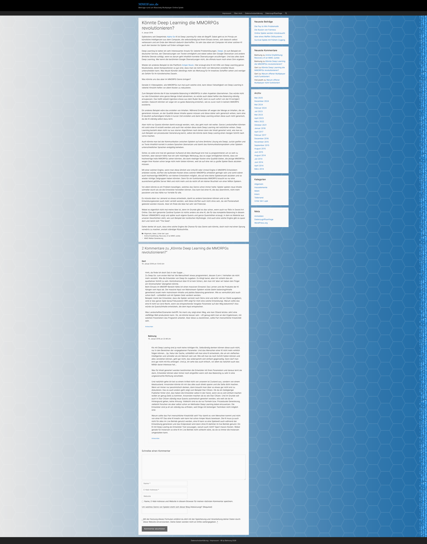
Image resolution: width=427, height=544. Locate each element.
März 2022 (259, 121)
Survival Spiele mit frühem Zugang (269, 40)
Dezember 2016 (261, 138)
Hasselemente (260, 187)
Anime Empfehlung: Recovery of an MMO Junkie (162, 236)
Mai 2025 (258, 98)
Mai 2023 (258, 115)
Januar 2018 (259, 128)
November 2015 (261, 142)
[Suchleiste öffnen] (286, 13)
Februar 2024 (260, 108)
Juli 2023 (258, 111)
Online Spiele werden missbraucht (269, 33)
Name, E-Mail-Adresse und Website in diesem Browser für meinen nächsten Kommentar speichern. (188, 501)
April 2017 (258, 132)
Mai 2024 (258, 104)
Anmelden (259, 216)
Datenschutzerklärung (254, 13)
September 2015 (261, 145)
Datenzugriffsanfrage (273, 13)
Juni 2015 (258, 152)
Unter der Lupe (162, 233)
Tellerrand (258, 198)
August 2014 (260, 155)
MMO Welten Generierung (153, 238)
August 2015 (260, 149)
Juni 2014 (258, 162)
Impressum (226, 13)
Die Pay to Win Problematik (266, 26)
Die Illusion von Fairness (265, 30)
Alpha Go (171, 37)
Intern (257, 194)
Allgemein (147, 233)
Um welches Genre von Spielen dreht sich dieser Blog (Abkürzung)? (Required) (177, 507)
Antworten (149, 326)
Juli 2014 (258, 159)
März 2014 (259, 169)
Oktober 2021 (260, 125)
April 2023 (259, 118)
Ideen (154, 233)
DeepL (220, 51)
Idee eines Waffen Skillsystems (268, 36)
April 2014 (258, 166)
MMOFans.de (148, 4)
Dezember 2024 (261, 101)
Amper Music (188, 65)
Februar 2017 (260, 135)
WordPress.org (261, 223)
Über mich (238, 13)
